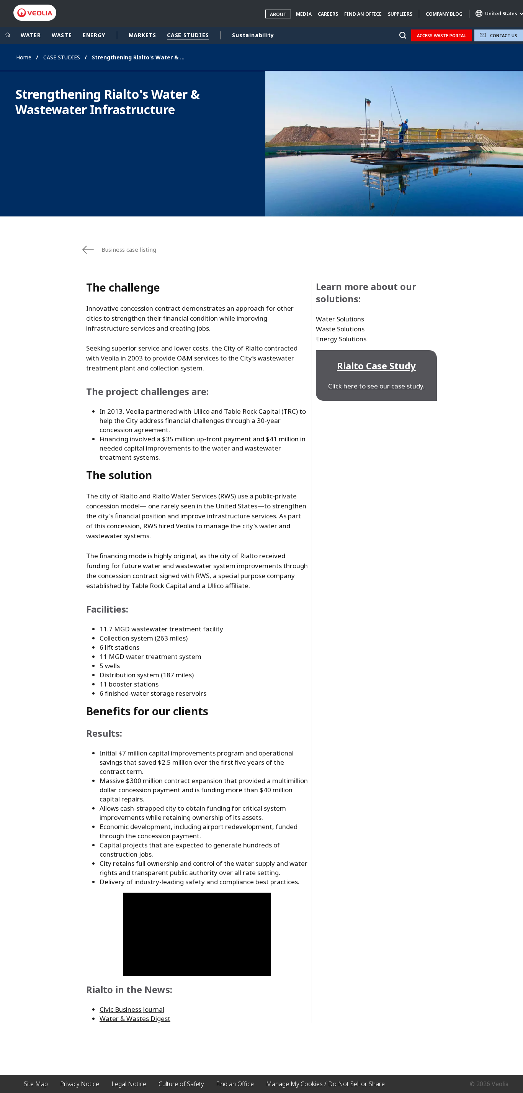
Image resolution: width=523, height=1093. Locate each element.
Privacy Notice (79, 1084)
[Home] (7, 35)
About (278, 14)
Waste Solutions (340, 328)
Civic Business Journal (132, 1009)
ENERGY (94, 35)
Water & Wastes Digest (135, 1018)
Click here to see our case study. (376, 386)
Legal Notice (128, 1084)
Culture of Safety (181, 1084)
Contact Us (503, 35)
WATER (31, 35)
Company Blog (444, 14)
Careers (328, 14)
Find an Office (363, 14)
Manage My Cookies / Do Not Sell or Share (325, 1084)
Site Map (36, 1084)
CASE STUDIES (188, 35)
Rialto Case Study (376, 365)
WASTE (62, 35)
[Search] (403, 35)
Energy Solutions (341, 338)
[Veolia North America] (34, 12)
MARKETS (142, 35)
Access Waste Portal (441, 35)
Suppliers (400, 14)
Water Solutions (340, 319)
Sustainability (253, 35)
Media (304, 14)
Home (23, 57)
